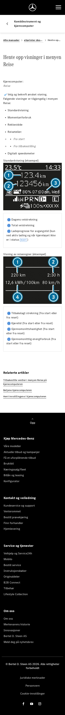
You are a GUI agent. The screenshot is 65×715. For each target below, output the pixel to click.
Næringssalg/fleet (15, 469)
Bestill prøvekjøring (16, 517)
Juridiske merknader (32, 678)
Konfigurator (12, 481)
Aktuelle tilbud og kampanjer (22, 452)
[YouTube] (31, 704)
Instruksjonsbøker (15, 571)
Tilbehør (9, 588)
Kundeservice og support (19, 505)
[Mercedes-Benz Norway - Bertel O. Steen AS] (32, 7)
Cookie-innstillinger (32, 693)
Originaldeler (12, 576)
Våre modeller (12, 446)
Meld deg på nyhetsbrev (19, 642)
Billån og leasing (14, 475)
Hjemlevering (12, 529)
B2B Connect (12, 582)
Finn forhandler (13, 523)
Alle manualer (11, 40)
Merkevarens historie (17, 624)
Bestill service (12, 565)
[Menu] (58, 7)
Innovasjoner (12, 630)
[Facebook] (23, 704)
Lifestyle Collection (16, 594)
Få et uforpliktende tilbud (20, 458)
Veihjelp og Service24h (18, 553)
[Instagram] (40, 704)
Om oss (8, 618)
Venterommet (12, 511)
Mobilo (8, 559)
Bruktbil (9, 463)
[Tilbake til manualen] (8, 23)
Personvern (32, 686)
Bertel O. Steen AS (15, 636)
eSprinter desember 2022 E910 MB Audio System (33, 40)
